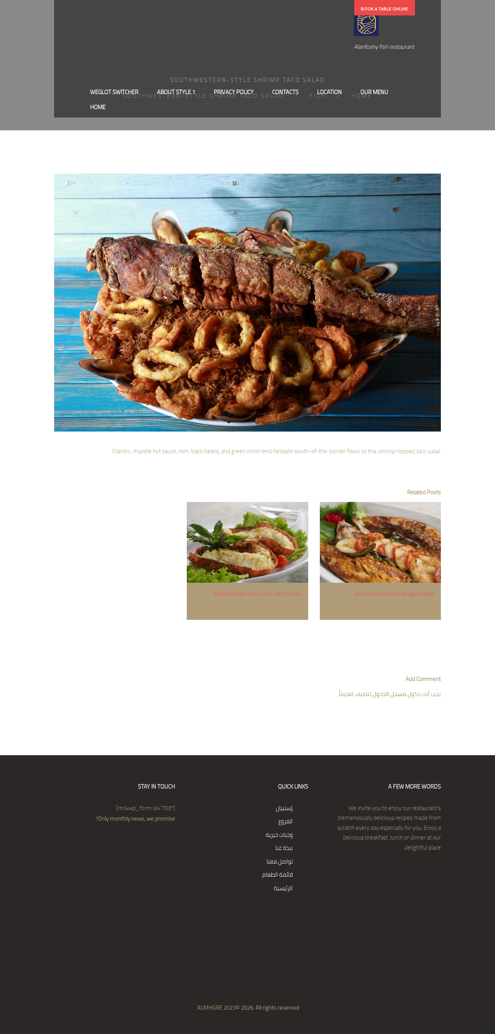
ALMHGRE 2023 (216, 1007)
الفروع (285, 821)
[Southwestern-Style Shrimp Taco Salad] (247, 303)
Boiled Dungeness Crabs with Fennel (257, 593)
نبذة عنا (284, 847)
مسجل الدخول (389, 694)
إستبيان (284, 808)
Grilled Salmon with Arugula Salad (394, 593)
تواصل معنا (279, 861)
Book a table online (384, 9)
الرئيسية (283, 888)
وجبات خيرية (279, 834)
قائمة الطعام (277, 874)
